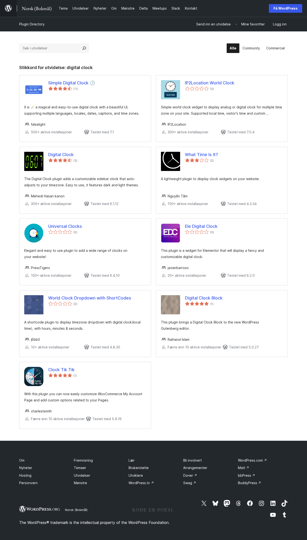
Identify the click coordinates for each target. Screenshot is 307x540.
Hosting (25, 475)
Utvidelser (82, 475)
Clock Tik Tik (61, 369)
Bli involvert (192, 460)
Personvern (28, 483)
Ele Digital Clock (201, 226)
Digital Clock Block (204, 297)
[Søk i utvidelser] (84, 48)
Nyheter (25, 468)
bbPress (246, 475)
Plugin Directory (32, 24)
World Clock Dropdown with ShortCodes (89, 297)
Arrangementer (195, 468)
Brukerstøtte (139, 468)
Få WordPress (285, 8)
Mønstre (80, 483)
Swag (189, 483)
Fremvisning (83, 460)
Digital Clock (61, 154)
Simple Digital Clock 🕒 (71, 82)
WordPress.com (252, 460)
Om (21, 460)
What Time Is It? (201, 154)
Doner (190, 475)
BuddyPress (249, 483)
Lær (132, 460)
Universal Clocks (65, 226)
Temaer (80, 468)
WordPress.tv (141, 483)
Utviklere (136, 475)
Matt (243, 468)
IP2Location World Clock (209, 82)
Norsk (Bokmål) (76, 510)
